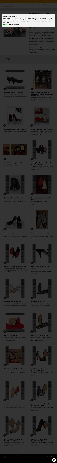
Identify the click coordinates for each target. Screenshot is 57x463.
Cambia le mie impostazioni (13, 24)
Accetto (5, 24)
